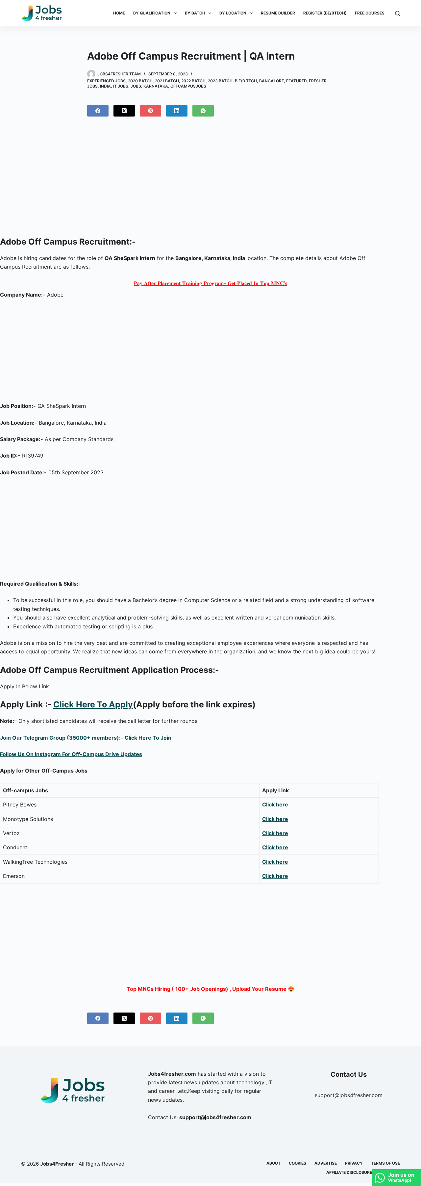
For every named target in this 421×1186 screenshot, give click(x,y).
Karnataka (155, 86)
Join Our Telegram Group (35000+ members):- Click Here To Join (85, 737)
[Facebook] (98, 111)
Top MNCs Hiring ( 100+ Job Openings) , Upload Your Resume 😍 (210, 989)
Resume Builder (278, 13)
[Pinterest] (150, 111)
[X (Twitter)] (124, 111)
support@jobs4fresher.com (349, 1095)
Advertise (325, 1163)
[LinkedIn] (176, 111)
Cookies (297, 1163)
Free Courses (369, 13)
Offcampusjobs (188, 86)
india (105, 86)
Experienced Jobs (106, 80)
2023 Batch (220, 80)
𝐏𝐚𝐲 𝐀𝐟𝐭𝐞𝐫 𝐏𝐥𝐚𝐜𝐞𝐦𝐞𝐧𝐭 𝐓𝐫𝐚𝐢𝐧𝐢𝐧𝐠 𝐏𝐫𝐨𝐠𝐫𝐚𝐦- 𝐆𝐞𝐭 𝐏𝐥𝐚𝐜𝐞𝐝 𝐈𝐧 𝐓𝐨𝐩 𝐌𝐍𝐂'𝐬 (210, 283)
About (273, 1163)
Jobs (136, 86)
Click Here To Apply (93, 704)
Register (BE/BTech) (325, 13)
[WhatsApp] (203, 111)
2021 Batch (167, 80)
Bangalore (271, 80)
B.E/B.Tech (246, 80)
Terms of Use (385, 1163)
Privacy (354, 1163)
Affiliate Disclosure (349, 1172)
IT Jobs (120, 86)
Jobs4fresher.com (172, 1073)
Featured (296, 80)
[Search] (397, 13)
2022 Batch (193, 80)
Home (119, 13)
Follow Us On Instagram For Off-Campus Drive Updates (71, 754)
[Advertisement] (210, 179)
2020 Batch (140, 80)
